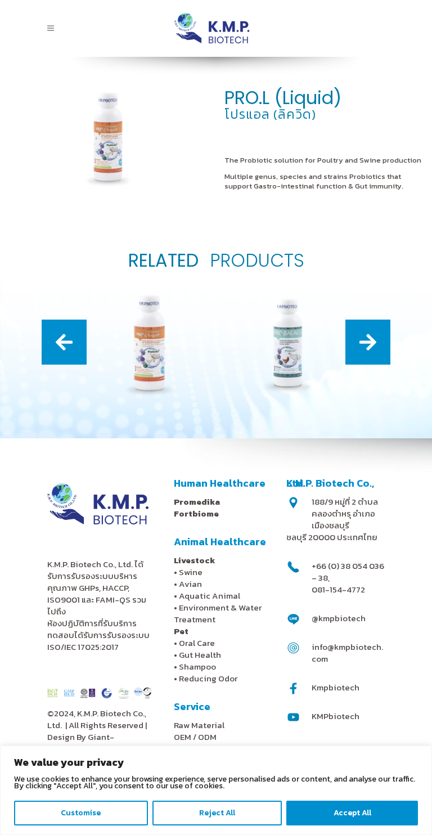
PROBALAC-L (285, 376)
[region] (216, 790)
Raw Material (199, 725)
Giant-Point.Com (80, 742)
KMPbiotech (335, 716)
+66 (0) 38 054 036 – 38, (348, 571)
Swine (190, 571)
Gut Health (200, 654)
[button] (64, 342)
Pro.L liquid (147, 376)
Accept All (352, 813)
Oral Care (197, 642)
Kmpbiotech (335, 687)
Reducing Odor (208, 678)
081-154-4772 (338, 589)
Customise (81, 813)
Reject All (217, 813)
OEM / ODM (195, 736)
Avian (190, 583)
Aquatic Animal (209, 595)
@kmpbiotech (339, 618)
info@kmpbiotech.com (347, 652)
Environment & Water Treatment (218, 613)
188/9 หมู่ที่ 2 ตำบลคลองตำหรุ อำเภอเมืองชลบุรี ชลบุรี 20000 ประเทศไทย (332, 519)
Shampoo (197, 666)
